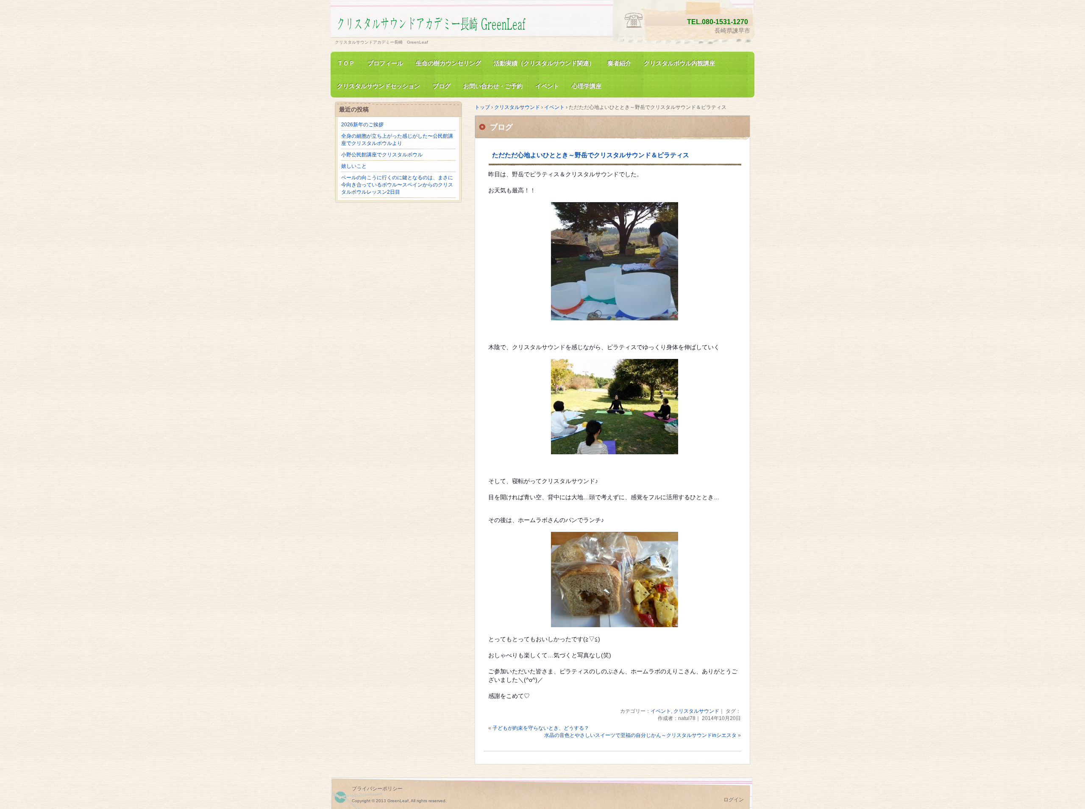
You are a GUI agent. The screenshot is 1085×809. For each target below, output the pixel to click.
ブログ (442, 86)
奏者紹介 (619, 63)
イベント (547, 86)
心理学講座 (586, 86)
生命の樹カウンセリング (448, 63)
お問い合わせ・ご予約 (493, 86)
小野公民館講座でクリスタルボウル (382, 155)
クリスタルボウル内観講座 (679, 63)
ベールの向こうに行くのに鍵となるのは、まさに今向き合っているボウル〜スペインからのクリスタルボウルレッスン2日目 (397, 185)
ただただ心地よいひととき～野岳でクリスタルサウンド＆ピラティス (590, 154)
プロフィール (385, 63)
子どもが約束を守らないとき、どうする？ (540, 728)
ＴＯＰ (346, 63)
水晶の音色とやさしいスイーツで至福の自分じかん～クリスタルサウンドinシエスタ (640, 735)
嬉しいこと (354, 166)
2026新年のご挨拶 (362, 125)
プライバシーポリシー (377, 789)
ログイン (733, 800)
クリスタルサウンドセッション (378, 86)
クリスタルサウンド (696, 711)
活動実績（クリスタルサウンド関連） (544, 63)
